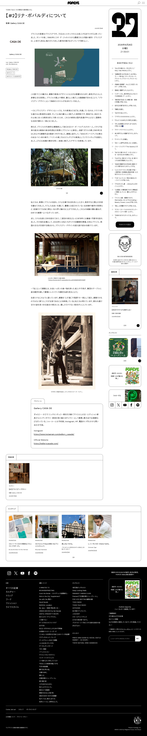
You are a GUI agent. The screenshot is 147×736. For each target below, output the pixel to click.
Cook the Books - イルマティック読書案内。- (53, 593)
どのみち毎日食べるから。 (80, 620)
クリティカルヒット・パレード (47, 637)
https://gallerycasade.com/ (46, 443)
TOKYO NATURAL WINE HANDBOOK (84, 643)
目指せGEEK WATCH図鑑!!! (48, 696)
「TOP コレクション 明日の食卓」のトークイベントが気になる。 (126, 179)
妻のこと (41, 675)
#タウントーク (10, 73)
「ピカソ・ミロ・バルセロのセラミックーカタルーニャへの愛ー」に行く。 (126, 211)
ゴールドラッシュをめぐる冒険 (48, 640)
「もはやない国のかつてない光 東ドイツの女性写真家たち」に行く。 (126, 159)
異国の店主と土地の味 (46, 693)
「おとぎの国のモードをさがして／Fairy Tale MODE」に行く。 (125, 69)
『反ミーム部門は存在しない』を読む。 (126, 143)
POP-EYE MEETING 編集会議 (82, 599)
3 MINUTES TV (44, 588)
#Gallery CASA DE (12, 69)
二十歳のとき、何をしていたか (48, 661)
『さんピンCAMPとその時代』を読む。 (126, 120)
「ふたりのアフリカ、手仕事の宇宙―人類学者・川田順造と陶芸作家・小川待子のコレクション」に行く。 (126, 172)
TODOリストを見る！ (125, 224)
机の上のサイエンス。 (45, 687)
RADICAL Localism (45, 605)
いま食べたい (43, 620)
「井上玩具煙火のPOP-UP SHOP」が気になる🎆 (126, 125)
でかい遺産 (42, 649)
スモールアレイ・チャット (79, 617)
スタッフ (21, 709)
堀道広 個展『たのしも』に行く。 (124, 90)
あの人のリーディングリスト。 (47, 617)
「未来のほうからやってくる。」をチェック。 (126, 216)
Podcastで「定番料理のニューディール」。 (85, 596)
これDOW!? (76, 614)
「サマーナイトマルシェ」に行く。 (124, 130)
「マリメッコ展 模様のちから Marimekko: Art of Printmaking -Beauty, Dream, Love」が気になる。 (126, 200)
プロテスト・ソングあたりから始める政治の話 (86, 623)
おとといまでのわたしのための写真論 (50, 628)
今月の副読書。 (43, 666)
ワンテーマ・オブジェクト (46, 658)
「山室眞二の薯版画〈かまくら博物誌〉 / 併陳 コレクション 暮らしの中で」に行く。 (126, 192)
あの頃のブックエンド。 (79, 611)
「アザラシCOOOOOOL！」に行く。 (125, 117)
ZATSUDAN (76, 608)
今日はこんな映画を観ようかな (48, 664)
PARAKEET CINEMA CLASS (81, 593)
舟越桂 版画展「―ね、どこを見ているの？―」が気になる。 (126, 86)
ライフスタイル (12, 607)
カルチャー (11, 591)
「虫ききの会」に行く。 (121, 113)
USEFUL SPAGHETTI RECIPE (49, 614)
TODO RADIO (77, 602)
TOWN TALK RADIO (79, 605)
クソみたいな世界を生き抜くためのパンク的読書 (54, 634)
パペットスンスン (44, 652)
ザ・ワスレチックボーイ (46, 646)
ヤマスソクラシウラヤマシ (47, 655)
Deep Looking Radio (79, 590)
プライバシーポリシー (125, 629)
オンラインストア (31, 709)
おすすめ (42, 626)
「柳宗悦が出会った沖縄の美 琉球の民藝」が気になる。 (126, 101)
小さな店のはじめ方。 (45, 684)
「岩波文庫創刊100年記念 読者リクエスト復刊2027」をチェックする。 (126, 165)
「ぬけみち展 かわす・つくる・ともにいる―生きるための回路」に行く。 (126, 154)
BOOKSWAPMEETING (46, 590)
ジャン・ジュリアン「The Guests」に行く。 (126, 148)
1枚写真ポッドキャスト (79, 588)
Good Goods (43, 602)
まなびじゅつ (76, 626)
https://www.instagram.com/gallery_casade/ (54, 434)
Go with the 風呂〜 (45, 599)
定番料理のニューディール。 (47, 678)
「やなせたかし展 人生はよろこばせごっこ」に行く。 (126, 185)
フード (8, 599)
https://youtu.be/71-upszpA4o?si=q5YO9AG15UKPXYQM (67, 280)
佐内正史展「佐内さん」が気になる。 (126, 106)
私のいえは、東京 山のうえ (47, 699)
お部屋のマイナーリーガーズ (48, 631)
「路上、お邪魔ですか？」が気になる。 (126, 206)
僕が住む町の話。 (44, 669)
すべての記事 (12, 588)
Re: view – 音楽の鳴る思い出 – (49, 608)
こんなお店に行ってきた (46, 643)
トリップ (9, 595)
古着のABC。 (43, 672)
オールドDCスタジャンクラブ (48, 623)
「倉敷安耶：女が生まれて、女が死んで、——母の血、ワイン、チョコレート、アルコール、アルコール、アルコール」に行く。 (126, 77)
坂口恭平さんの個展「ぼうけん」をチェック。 (126, 135)
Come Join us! (11, 709)
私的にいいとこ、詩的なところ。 (48, 702)
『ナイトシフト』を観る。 (121, 139)
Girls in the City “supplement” (49, 596)
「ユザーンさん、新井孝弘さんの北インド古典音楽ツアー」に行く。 (126, 95)
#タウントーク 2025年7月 (13, 76)
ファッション (11, 603)
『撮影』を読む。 (119, 109)
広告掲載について (10, 717)
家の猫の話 (42, 681)
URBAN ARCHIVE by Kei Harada (50, 611)
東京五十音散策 (44, 690)
